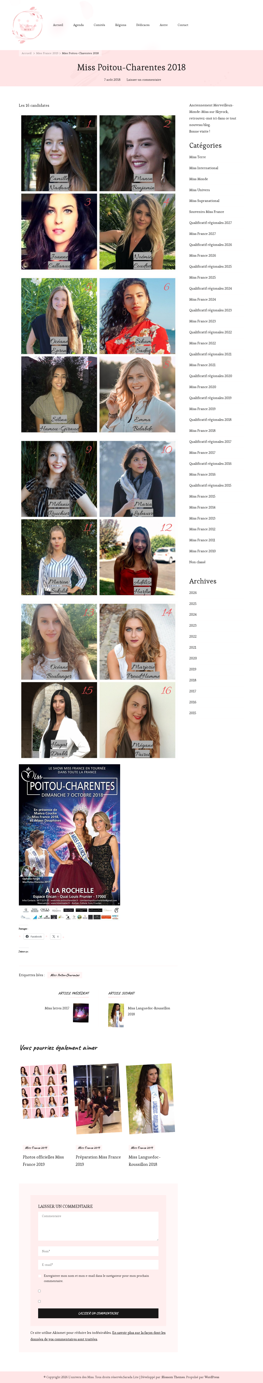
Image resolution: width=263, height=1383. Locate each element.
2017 (192, 691)
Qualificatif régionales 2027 (210, 222)
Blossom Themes (173, 1377)
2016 (192, 702)
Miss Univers (199, 190)
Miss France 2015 (202, 496)
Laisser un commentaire (144, 80)
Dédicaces (143, 25)
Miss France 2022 (202, 343)
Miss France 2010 (202, 551)
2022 (193, 636)
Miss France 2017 (202, 452)
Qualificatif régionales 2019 (210, 398)
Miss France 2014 (202, 507)
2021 (192, 647)
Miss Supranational (204, 200)
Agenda (78, 25)
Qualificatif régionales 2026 (210, 244)
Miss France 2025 (202, 277)
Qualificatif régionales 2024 (210, 288)
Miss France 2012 (202, 529)
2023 (193, 625)
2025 (193, 603)
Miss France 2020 (202, 387)
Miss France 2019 (36, 1148)
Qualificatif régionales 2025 (210, 266)
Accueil (58, 25)
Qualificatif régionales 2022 (210, 332)
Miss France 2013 (202, 518)
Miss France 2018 (202, 430)
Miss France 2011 (202, 540)
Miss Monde (198, 179)
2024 (193, 614)
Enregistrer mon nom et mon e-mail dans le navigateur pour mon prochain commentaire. (96, 1278)
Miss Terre (197, 157)
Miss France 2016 (202, 474)
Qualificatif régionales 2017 (210, 441)
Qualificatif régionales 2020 (210, 376)
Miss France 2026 (202, 255)
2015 (192, 713)
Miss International (203, 168)
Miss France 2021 (202, 365)
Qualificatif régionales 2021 (210, 354)
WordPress (211, 1377)
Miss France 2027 (202, 233)
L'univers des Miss (81, 1377)
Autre (164, 25)
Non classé (197, 562)
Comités (99, 25)
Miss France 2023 (202, 321)
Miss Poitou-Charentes (64, 975)
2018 (192, 680)
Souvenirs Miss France (206, 211)
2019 (192, 669)
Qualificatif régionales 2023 (210, 310)
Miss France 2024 (202, 299)
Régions (120, 25)
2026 (193, 592)
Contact (183, 25)
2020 (193, 658)
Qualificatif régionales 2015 (210, 485)
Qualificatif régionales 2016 (210, 463)
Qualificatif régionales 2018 (210, 419)
